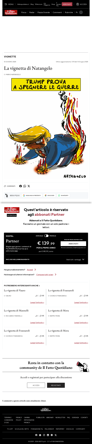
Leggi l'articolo (37, 302)
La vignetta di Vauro (14, 290)
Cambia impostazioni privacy (29, 419)
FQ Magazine (47, 4)
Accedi (36, 385)
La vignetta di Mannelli (16, 310)
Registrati (56, 385)
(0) (43, 295)
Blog (32, 4)
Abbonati (67, 4)
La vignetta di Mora (58, 310)
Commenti (11, 186)
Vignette (10, 56)
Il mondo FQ (58, 4)
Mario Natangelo (12, 74)
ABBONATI (73, 243)
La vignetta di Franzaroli (61, 290)
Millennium (38, 4)
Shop (53, 4)
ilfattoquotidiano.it (23, 4)
